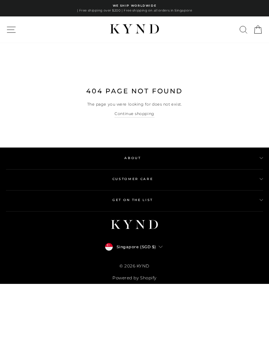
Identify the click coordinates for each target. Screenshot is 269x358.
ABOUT (132, 158)
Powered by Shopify (134, 277)
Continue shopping (134, 113)
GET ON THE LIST (132, 200)
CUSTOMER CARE (132, 179)
